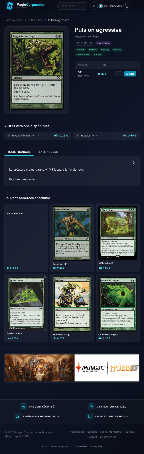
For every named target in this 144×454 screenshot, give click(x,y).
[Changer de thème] (94, 6)
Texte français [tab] (19, 151)
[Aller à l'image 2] (133, 356)
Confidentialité (79, 446)
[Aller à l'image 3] (136, 356)
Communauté (108, 436)
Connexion (115, 5)
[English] (105, 6)
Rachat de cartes (110, 431)
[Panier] (126, 6)
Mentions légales (59, 446)
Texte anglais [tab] (48, 151)
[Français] (100, 6)
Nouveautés (77, 431)
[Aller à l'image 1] (129, 356)
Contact (92, 436)
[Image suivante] (134, 368)
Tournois (129, 431)
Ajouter (130, 73)
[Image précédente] (9, 368)
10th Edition (35, 20)
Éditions (92, 431)
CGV (44, 446)
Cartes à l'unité (13, 20)
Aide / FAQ (96, 446)
